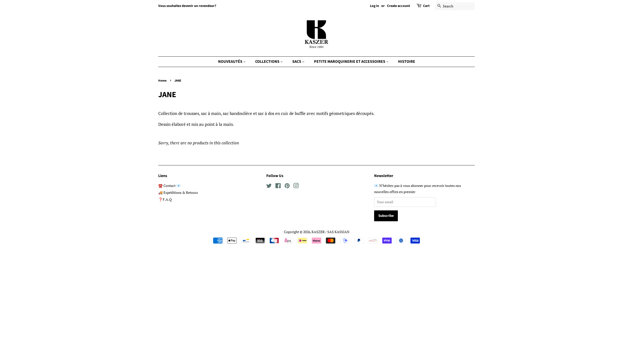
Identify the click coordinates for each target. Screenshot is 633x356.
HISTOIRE (406, 61)
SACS (297, 61)
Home (162, 80)
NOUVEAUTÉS (230, 61)
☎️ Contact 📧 (169, 185)
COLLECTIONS (267, 61)
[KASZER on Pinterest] (287, 186)
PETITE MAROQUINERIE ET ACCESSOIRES (350, 61)
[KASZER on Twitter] (269, 186)
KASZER (318, 231)
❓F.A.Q (165, 199)
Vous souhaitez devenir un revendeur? (187, 5)
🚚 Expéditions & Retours (178, 192)
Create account (398, 5)
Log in (374, 5)
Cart (426, 5)
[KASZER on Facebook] (278, 186)
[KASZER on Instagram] (296, 186)
